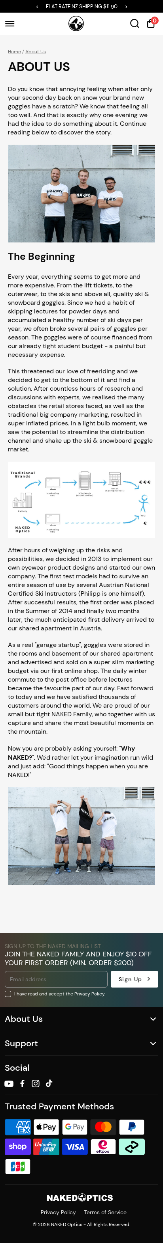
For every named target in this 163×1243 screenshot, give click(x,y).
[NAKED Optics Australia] (76, 24)
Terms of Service (105, 1212)
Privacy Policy (89, 994)
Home (14, 51)
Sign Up (130, 979)
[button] (37, 7)
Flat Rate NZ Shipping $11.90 (82, 6)
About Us (35, 51)
